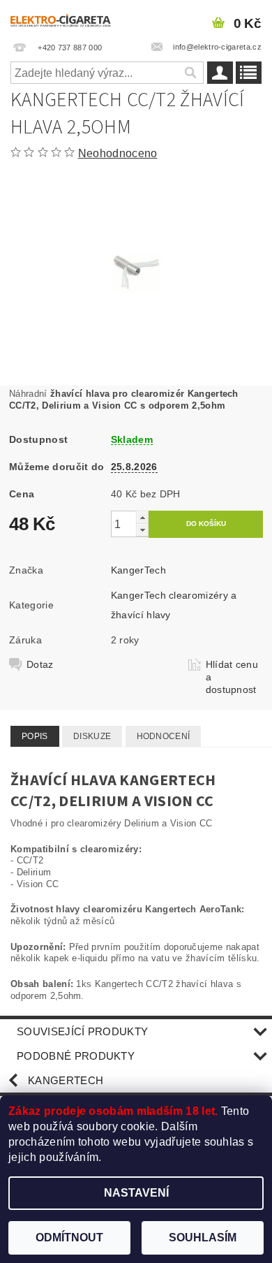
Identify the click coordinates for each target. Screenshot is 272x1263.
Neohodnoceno (118, 153)
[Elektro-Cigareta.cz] (68, 18)
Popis (35, 736)
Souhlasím (202, 1237)
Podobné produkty (76, 1056)
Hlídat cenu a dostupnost (232, 677)
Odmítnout (69, 1237)
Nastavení (136, 1193)
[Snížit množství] (142, 529)
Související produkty (82, 1031)
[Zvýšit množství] (142, 517)
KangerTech (138, 570)
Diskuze (92, 736)
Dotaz (40, 664)
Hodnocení (163, 736)
